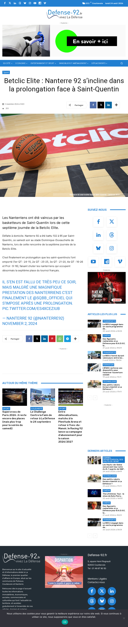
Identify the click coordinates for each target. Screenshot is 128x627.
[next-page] (95, 398)
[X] (101, 105)
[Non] (124, 618)
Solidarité (36, 408)
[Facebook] (4, 3)
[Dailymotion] (39, 3)
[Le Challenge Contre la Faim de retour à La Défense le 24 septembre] (42, 397)
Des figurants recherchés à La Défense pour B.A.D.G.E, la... (114, 342)
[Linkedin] (14, 3)
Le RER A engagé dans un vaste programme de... (113, 326)
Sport (6, 72)
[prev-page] (90, 398)
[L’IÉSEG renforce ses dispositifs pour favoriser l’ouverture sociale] (94, 367)
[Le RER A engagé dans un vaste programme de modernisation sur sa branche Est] (94, 324)
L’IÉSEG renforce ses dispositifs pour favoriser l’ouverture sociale (112, 371)
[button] (121, 63)
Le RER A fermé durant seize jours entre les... (113, 357)
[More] (116, 105)
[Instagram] (29, 3)
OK (64, 622)
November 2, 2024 (19, 323)
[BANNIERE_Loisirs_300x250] (107, 288)
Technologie (109, 381)
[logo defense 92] (64, 14)
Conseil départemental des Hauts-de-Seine (113, 460)
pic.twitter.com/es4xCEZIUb (31, 308)
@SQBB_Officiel (49, 298)
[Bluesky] (24, 3)
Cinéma (106, 336)
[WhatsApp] (59, 338)
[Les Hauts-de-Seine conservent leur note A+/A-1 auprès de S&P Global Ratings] (94, 460)
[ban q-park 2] (64, 41)
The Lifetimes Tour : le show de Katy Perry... (113, 495)
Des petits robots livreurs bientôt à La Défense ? (112, 387)
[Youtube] (34, 3)
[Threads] (19, 3)
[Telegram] (67, 338)
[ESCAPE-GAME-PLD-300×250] (64, 572)
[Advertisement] (63, 358)
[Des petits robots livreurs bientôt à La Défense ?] (94, 384)
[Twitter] (9, 3)
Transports (109, 321)
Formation (108, 365)
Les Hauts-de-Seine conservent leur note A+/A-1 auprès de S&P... (114, 467)
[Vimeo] (44, 3)
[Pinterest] (52, 338)
